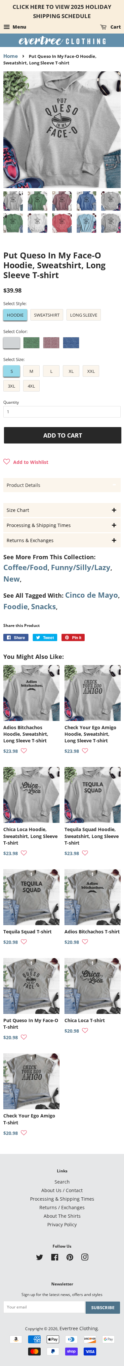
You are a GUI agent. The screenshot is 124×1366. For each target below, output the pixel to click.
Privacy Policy (62, 1224)
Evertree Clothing (79, 1328)
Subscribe (102, 1307)
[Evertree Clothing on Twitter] (39, 1258)
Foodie (15, 606)
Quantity (11, 402)
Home (10, 56)
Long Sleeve (83, 315)
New (11, 579)
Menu (18, 27)
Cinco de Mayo (91, 595)
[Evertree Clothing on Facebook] (55, 1258)
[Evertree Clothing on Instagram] (84, 1258)
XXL (91, 371)
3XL (11, 386)
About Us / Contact (62, 1190)
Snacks (43, 606)
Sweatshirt (47, 315)
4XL (31, 386)
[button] (25, 462)
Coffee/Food (25, 567)
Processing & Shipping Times (62, 1199)
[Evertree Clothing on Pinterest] (69, 1258)
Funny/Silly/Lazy (80, 567)
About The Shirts (62, 1216)
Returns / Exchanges (62, 1207)
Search (62, 1182)
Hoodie (15, 315)
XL (71, 371)
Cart (115, 27)
